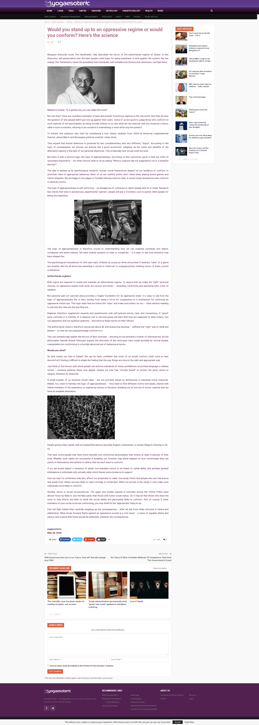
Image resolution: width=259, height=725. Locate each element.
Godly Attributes (113, 702)
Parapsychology (131, 11)
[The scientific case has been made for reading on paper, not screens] (66, 585)
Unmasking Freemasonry (70, 17)
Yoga (71, 11)
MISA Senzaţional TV (110, 695)
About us (192, 695)
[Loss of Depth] (149, 585)
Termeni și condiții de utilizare (171, 695)
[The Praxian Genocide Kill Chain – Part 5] (181, 36)
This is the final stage (197, 97)
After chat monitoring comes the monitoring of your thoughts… (199, 125)
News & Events (50, 17)
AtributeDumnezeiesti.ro (111, 699)
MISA (127, 17)
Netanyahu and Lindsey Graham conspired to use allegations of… (199, 48)
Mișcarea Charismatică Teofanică (143, 706)
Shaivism (96, 11)
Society (51, 597)
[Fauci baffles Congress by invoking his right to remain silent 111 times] (181, 62)
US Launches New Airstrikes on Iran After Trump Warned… (200, 73)
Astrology (111, 11)
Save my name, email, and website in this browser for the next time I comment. (81, 665)
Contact (137, 17)
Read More (189, 722)
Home (49, 11)
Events (119, 17)
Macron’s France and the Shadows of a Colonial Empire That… (199, 150)
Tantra (82, 11)
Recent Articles (151, 17)
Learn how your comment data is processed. (95, 678)
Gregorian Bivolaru (138, 702)
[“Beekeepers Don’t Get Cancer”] (181, 113)
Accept (178, 722)
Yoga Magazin (136, 699)
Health (148, 11)
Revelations (107, 17)
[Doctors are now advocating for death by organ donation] (181, 138)
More (160, 11)
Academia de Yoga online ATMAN (144, 709)
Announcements (91, 17)
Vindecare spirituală (109, 706)
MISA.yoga (135, 695)
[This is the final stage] (181, 100)
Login (60, 11)
